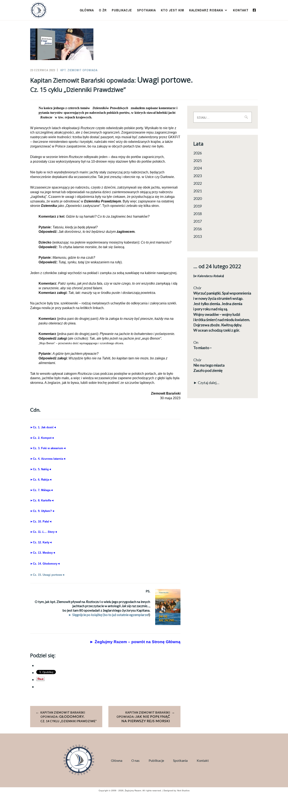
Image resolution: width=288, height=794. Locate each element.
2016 (197, 228)
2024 (197, 168)
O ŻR (103, 10)
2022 (197, 183)
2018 (197, 213)
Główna (87, 10)
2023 (197, 175)
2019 (197, 206)
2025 (197, 160)
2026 (197, 153)
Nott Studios (183, 790)
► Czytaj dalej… (206, 382)
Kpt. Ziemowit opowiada (79, 70)
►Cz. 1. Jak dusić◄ (43, 427)
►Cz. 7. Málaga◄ (41, 490)
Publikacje (122, 10)
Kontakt (241, 10)
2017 (197, 221)
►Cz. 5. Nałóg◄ (40, 469)
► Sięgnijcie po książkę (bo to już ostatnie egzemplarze (108, 615)
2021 (197, 191)
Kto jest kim (172, 10)
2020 (197, 198)
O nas (135, 760)
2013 (197, 236)
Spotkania (146, 10)
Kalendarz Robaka (206, 10)
